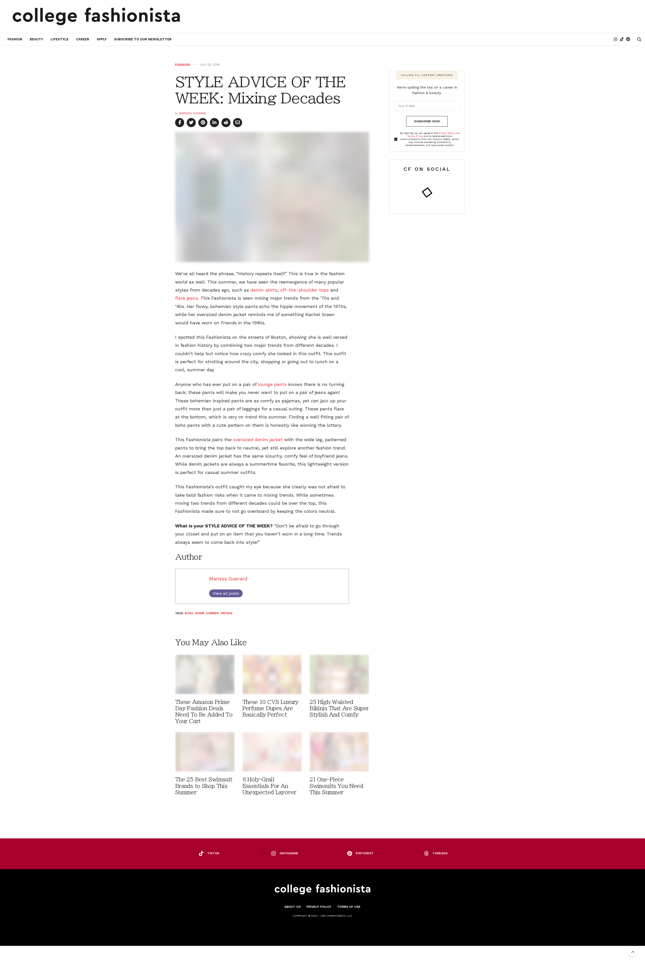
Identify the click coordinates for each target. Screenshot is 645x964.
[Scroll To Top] (632, 951)
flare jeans (186, 298)
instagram (289, 853)
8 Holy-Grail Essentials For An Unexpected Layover (269, 786)
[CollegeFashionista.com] (96, 16)
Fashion (15, 39)
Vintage (226, 613)
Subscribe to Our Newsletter (143, 39)
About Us (292, 907)
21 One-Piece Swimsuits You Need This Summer (336, 786)
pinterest (365, 853)
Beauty (36, 39)
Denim (199, 613)
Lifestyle (60, 39)
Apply (102, 39)
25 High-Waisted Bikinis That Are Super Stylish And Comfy (338, 708)
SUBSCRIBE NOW (427, 121)
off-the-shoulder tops (304, 290)
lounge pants (272, 384)
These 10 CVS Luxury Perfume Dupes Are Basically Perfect (270, 708)
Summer (212, 613)
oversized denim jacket (258, 439)
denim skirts (263, 290)
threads (440, 853)
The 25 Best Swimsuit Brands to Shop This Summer (203, 786)
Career (82, 39)
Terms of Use (349, 907)
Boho (189, 613)
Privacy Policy (318, 907)
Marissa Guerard (192, 113)
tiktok (213, 853)
